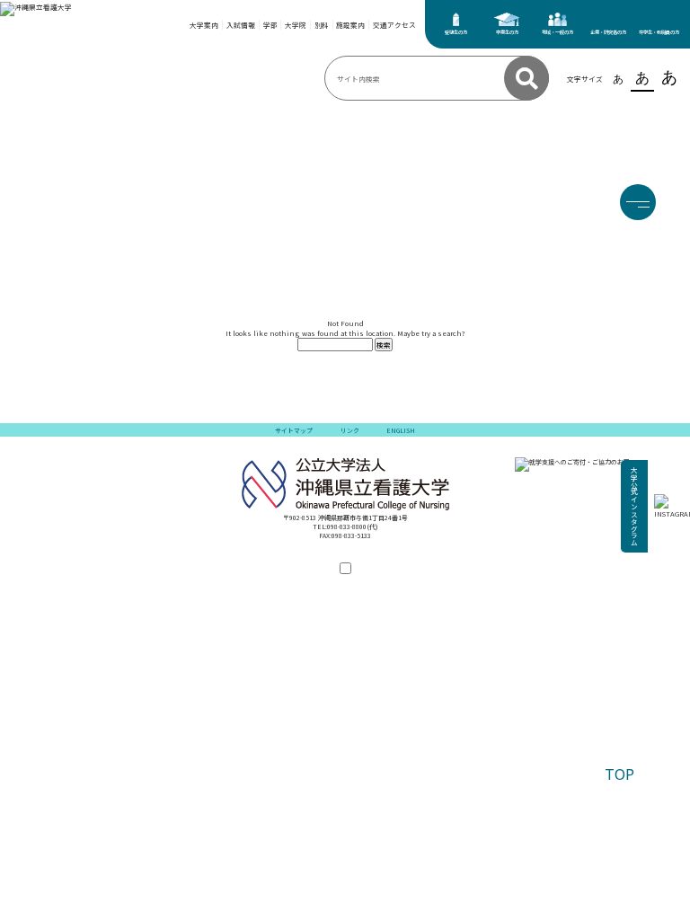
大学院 (295, 25)
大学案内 (204, 25)
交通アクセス (394, 25)
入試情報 (240, 25)
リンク (350, 430)
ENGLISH (400, 430)
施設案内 (350, 25)
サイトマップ (294, 430)
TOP (619, 773)
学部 (270, 25)
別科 (321, 25)
